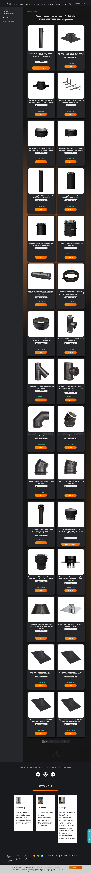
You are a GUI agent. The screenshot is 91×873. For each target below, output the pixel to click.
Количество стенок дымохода (9, 14)
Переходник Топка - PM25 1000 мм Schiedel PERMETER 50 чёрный (41, 531)
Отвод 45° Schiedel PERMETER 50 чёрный (71, 435)
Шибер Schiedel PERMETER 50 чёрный (71, 244)
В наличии (7, 17)
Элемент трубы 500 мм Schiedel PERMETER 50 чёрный (70, 197)
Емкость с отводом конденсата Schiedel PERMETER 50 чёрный (41, 149)
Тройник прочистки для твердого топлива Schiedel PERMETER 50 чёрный (70, 388)
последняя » (65, 742)
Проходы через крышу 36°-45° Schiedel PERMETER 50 (70, 720)
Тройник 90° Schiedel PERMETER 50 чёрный (71, 339)
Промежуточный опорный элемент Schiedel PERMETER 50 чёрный (41, 101)
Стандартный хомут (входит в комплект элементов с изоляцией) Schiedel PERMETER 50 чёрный (71, 293)
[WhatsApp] (38, 856)
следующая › (54, 742)
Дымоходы (35, 11)
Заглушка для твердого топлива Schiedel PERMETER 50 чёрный (71, 149)
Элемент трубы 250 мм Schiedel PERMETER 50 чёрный (41, 244)
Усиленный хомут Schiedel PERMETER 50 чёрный (41, 339)
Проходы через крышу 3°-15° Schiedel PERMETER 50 (41, 673)
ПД (25, 859)
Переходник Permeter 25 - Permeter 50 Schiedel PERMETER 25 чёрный (70, 531)
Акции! (21, 4)
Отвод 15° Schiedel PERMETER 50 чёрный (71, 482)
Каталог (28, 4)
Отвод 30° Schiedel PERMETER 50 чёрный (41, 482)
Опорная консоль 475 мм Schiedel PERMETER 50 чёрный (71, 101)
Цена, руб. (6, 11)
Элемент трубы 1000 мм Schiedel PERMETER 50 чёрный (41, 197)
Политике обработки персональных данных (54, 867)
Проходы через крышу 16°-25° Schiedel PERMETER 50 (70, 673)
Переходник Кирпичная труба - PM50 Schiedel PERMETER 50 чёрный (71, 578)
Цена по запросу (40, 68)
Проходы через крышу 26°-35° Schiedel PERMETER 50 (41, 720)
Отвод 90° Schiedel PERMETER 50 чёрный (41, 435)
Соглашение (27, 858)
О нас (15, 4)
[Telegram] (42, 856)
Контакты (58, 4)
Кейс (25, 855)
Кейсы (43, 4)
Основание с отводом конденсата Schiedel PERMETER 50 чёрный (71, 54)
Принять (75, 867)
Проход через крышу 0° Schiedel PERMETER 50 (70, 625)
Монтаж (36, 4)
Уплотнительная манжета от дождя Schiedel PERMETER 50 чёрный (41, 626)
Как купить (50, 4)
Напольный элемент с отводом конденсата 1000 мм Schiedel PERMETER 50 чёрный (41, 55)
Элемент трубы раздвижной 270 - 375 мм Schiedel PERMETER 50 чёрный (41, 293)
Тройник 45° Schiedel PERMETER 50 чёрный (41, 387)
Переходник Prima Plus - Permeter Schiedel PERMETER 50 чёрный (41, 578)
